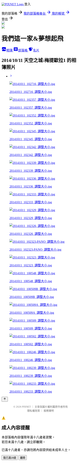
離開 (22, 457)
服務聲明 (49, 410)
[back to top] (5, 399)
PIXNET (26, 406)
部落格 (23, 50)
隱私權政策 (33, 410)
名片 (36, 50)
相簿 (9, 50)
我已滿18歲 (9, 457)
